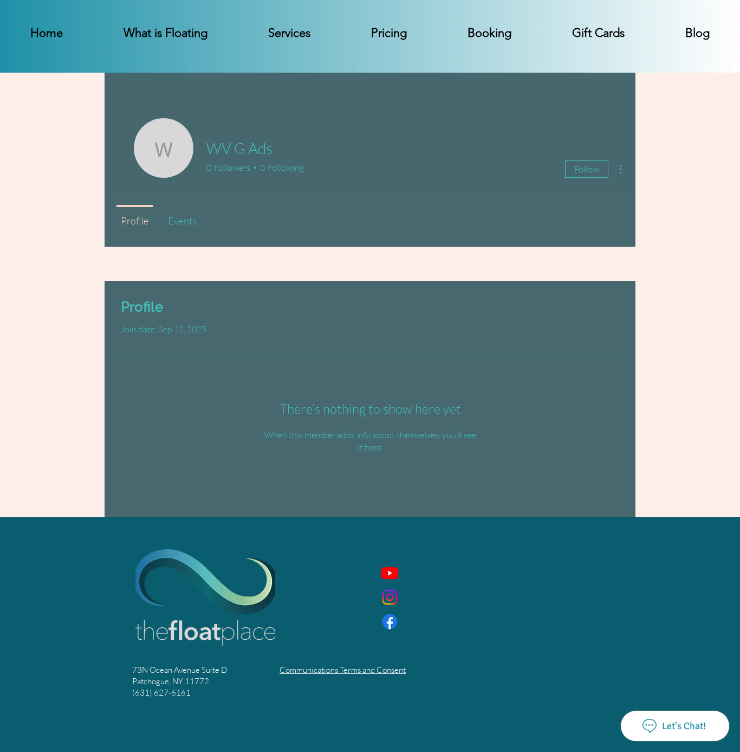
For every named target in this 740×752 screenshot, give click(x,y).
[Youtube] (390, 573)
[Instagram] (390, 597)
